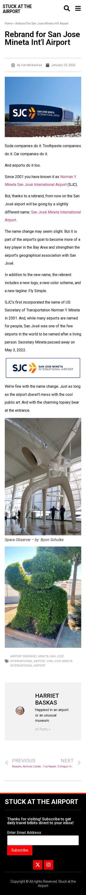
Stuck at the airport (17, 9)
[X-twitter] (38, 865)
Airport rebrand (23, 656)
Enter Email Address (24, 833)
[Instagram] (48, 865)
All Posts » (42, 729)
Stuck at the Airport (41, 802)
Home (9, 23)
